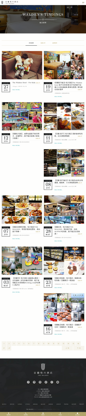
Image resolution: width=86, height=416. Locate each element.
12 (58, 343)
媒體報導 (54, 43)
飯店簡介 (4, 404)
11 (53, 343)
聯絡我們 (81, 404)
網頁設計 (55, 409)
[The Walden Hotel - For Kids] (22, 65)
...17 (9, 348)
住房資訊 (20, 404)
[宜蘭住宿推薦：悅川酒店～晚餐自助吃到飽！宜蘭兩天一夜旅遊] (64, 261)
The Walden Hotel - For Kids (23, 83)
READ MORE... (16, 89)
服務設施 (35, 404)
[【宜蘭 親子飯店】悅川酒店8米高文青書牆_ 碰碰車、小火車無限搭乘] (64, 163)
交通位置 (58, 404)
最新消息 (12, 404)
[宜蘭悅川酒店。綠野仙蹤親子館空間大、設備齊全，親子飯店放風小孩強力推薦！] (22, 116)
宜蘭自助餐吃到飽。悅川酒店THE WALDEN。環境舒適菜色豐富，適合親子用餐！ (26, 229)
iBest (58, 409)
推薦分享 (43, 43)
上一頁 (67, 348)
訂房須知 (27, 404)
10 (48, 343)
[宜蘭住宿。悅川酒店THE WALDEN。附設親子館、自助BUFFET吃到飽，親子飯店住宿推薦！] (64, 209)
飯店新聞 (74, 404)
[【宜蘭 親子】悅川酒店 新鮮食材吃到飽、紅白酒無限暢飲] (64, 116)
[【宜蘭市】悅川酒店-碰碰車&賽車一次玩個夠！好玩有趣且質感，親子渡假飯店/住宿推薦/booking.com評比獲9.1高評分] (22, 261)
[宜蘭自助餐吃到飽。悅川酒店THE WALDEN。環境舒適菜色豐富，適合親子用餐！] (22, 209)
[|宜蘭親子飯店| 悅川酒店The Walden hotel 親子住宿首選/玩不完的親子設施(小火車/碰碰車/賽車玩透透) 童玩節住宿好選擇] (64, 65)
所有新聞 (31, 43)
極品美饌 (43, 404)
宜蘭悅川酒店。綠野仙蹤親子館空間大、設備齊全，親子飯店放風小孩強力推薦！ (25, 136)
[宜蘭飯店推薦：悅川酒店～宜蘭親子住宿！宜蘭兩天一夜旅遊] (64, 307)
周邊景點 (66, 404)
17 (4, 348)
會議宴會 (51, 404)
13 (63, 343)
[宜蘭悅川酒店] (43, 375)
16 (78, 343)
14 (68, 343)
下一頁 (79, 348)
